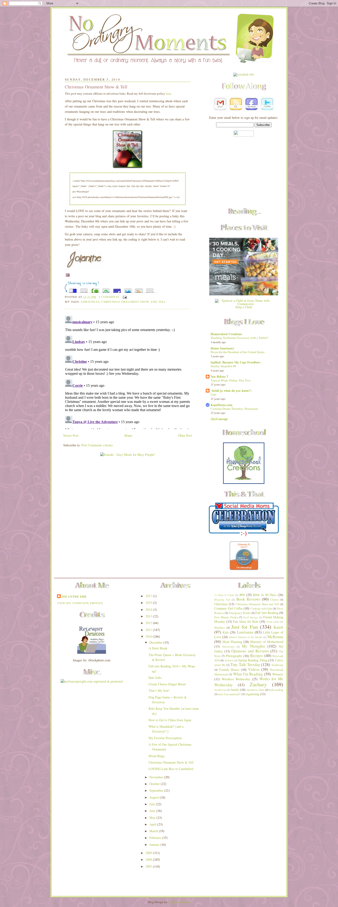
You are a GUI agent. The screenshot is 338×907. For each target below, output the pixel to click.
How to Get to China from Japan (170, 720)
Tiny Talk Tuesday (245, 664)
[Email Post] (124, 297)
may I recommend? (229, 694)
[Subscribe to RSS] (138, 289)
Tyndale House (229, 669)
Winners (277, 674)
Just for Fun (244, 626)
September (156, 790)
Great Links (272, 621)
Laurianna (245, 632)
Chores (274, 600)
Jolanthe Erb (74, 596)
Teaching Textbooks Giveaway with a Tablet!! (239, 338)
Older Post (185, 435)
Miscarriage (228, 646)
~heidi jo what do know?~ (231, 390)
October (155, 784)
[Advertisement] (243, 172)
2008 (149, 859)
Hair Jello (155, 677)
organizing (252, 694)
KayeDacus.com (221, 404)
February (155, 837)
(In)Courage (219, 418)
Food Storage (250, 617)
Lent (213, 394)
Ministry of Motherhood (266, 642)
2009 (149, 853)
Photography (234, 656)
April (153, 824)
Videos (254, 669)
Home (128, 435)
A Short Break (158, 648)
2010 (149, 636)
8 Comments (109, 297)
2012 (149, 623)
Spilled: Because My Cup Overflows (236, 362)
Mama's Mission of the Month (245, 637)
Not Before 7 (219, 376)
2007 (149, 866)
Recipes (256, 655)
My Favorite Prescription (165, 738)
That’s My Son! (159, 690)
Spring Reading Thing (252, 660)
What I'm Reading (248, 674)
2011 (149, 630)
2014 (149, 609)
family (235, 689)
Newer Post (70, 435)
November (156, 777)
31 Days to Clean (224, 595)
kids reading (276, 690)
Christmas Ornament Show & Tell (96, 87)
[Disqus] (127, 371)
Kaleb (278, 627)
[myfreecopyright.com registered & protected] (92, 681)
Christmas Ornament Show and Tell (133, 301)
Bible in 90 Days (264, 595)
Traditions (277, 665)
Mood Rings (157, 756)
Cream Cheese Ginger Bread (167, 684)
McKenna (275, 636)
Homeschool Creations (226, 333)
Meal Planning (232, 642)
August (154, 797)
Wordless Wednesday (236, 679)
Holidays (219, 628)
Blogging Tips (222, 599)
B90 (242, 595)
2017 (149, 596)
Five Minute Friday (226, 617)
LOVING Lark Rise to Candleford (171, 769)
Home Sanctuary (222, 348)
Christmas (90, 301)
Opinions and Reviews (250, 651)
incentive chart (255, 690)
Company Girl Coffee (228, 608)
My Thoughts (253, 646)
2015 (149, 602)
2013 (149, 616)
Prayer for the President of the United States (237, 352)
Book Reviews (248, 599)
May (152, 817)
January (154, 844)
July (152, 804)
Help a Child (243, 307)
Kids (226, 632)
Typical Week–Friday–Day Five (231, 380)
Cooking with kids (261, 608)
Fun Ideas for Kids (245, 621)
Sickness (229, 660)
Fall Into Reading (266, 612)
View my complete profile (80, 603)
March (154, 831)
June (152, 810)
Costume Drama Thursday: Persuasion (234, 409)
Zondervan (220, 690)
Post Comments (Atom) (97, 445)
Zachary (258, 684)
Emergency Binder (240, 613)
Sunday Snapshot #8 (223, 366)
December (156, 642)
